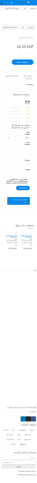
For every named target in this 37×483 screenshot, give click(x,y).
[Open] (33, 2)
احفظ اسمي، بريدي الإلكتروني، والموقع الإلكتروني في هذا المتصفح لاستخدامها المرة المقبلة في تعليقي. (16, 181)
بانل (25, 8)
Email (27, 170)
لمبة (19, 439)
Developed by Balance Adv (27, 475)
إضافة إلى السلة (22, 62)
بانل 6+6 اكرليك (10, 76)
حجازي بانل (28, 78)
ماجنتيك (13, 444)
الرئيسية (33, 8)
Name (27, 160)
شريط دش (9, 435)
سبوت (19, 435)
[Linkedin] (23, 418)
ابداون (32, 430)
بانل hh (5, 430)
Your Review (27, 143)
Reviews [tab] (30, 85)
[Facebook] (33, 418)
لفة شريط (27, 439)
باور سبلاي (28, 435)
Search (11, 3)
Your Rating (27, 133)
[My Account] (7, 2)
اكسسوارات (22, 430)
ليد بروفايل (23, 444)
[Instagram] (28, 418)
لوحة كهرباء (10, 439)
